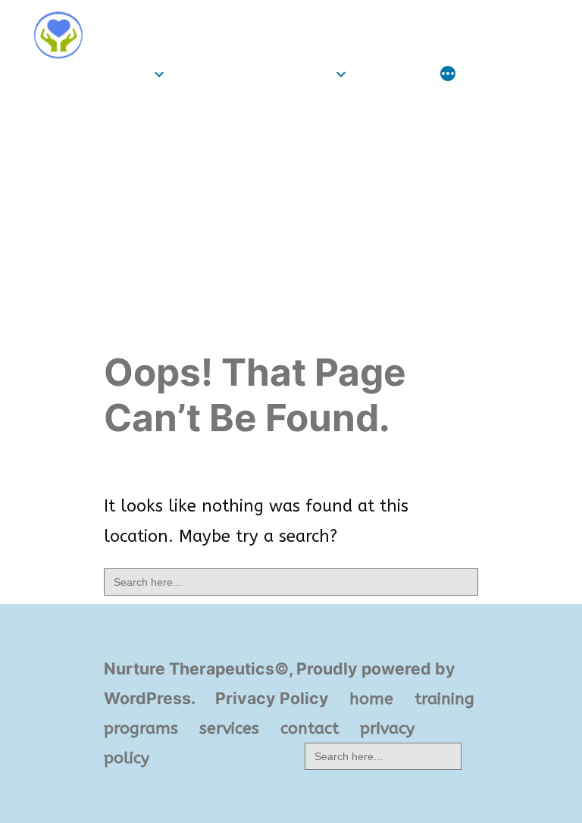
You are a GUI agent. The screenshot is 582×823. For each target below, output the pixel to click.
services (392, 73)
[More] (448, 76)
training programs (253, 73)
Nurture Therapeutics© (208, 21)
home (126, 73)
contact (309, 728)
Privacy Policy (272, 698)
